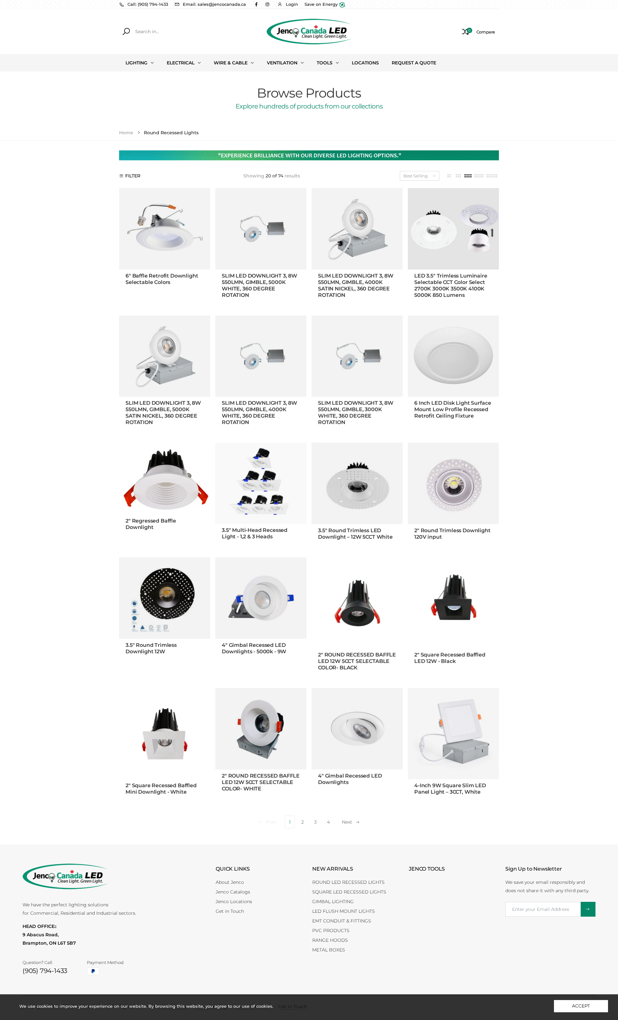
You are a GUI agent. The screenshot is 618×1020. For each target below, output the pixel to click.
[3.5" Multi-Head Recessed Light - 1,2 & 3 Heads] (260, 483)
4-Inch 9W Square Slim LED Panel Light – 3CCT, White (450, 788)
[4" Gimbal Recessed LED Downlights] (357, 728)
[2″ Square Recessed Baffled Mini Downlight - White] (164, 733)
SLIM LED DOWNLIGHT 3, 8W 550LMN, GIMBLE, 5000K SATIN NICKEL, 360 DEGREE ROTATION (163, 412)
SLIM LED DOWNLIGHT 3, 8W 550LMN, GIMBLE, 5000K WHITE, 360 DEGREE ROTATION (259, 285)
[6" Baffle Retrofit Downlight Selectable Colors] (164, 228)
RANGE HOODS (330, 940)
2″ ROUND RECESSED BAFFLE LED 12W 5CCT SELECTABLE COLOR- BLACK (357, 661)
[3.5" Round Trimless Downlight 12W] (164, 598)
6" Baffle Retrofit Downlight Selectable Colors (162, 279)
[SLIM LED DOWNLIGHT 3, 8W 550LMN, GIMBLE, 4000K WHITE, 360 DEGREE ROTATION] (260, 356)
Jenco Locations (234, 901)
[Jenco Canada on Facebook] (256, 4)
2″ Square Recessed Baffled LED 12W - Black (449, 658)
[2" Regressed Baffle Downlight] (164, 479)
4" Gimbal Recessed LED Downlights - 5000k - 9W (254, 648)
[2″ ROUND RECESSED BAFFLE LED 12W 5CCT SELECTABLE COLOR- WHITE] (260, 728)
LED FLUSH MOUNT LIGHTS (343, 911)
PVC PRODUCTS (331, 930)
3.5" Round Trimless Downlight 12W (151, 648)
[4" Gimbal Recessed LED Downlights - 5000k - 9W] (260, 597)
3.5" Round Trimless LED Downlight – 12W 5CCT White (355, 533)
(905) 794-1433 (45, 971)
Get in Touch (230, 911)
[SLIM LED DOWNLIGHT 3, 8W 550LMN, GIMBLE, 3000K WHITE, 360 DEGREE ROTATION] (357, 356)
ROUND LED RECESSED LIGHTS (348, 882)
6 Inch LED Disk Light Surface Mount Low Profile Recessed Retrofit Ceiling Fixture (452, 409)
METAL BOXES (328, 950)
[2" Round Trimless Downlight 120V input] (453, 483)
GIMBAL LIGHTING (333, 901)
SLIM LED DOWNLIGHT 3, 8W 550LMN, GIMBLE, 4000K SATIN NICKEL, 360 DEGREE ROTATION (355, 285)
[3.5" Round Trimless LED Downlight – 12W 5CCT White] (357, 483)
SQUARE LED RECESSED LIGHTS (349, 892)
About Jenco (230, 882)
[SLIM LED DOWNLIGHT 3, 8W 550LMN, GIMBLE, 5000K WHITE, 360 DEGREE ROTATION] (260, 228)
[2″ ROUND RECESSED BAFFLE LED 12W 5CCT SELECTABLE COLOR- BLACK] (357, 602)
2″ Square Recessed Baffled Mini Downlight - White (161, 788)
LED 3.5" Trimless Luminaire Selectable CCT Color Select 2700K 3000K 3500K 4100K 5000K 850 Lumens (450, 285)
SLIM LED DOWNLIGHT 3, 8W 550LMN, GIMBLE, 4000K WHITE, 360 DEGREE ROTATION (259, 412)
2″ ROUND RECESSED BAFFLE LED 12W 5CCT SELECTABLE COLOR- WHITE (261, 782)
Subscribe (588, 909)
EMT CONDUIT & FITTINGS (341, 921)
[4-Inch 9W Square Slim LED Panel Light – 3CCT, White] (453, 733)
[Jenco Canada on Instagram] (267, 4)
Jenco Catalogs (233, 892)
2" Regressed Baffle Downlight (151, 524)
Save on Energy (321, 4)
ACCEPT (581, 1006)
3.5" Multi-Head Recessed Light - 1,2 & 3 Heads (254, 533)
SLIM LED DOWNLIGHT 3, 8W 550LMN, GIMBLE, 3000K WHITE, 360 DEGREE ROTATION (355, 412)
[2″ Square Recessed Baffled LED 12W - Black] (453, 602)
